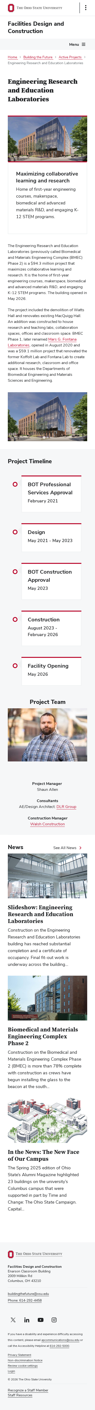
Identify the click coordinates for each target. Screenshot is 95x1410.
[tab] (44, 437)
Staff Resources (20, 1395)
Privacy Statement (19, 1355)
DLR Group (66, 806)
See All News (64, 847)
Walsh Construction (47, 824)
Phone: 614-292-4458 (25, 1300)
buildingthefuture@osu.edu (28, 1294)
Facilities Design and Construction (36, 27)
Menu (74, 44)
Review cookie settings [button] (23, 1366)
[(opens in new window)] (41, 1254)
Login (11, 1371)
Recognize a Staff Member (28, 1390)
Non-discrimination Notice (25, 1360)
